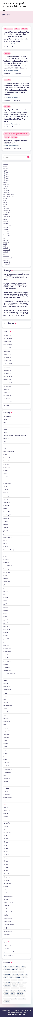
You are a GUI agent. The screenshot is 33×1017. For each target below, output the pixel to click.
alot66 (5, 448)
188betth (24, 28)
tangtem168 (6, 731)
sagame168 (6, 667)
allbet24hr (6, 445)
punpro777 (6, 260)
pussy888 (6, 184)
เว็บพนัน (5, 909)
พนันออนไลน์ (6, 810)
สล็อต (4, 829)
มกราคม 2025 (7, 395)
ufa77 (5, 750)
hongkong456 (7, 515)
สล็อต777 (5, 845)
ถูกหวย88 (5, 782)
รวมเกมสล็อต (6, 823)
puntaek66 (6, 639)
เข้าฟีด (7, 949)
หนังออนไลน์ (6, 250)
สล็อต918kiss (6, 855)
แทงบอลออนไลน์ (7, 931)
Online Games (7, 581)
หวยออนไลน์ (6, 264)
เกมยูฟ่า (5, 893)
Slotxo (19, 982)
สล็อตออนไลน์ (6, 874)
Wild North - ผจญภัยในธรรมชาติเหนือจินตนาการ (14, 5)
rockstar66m (6, 661)
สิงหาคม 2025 (7, 373)
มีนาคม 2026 (6, 351)
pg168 (5, 166)
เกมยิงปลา (6, 890)
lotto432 (6, 559)
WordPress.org (9, 955)
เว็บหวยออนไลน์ (7, 918)
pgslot (5, 182)
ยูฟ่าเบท (5, 820)
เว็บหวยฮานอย (7, 921)
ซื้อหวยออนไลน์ (7, 262)
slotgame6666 (7, 705)
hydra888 (6, 518)
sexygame (6, 693)
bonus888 (6, 461)
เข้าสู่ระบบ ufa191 (8, 896)
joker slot (5, 214)
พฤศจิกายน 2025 (7, 364)
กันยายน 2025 (7, 370)
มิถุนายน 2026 (7, 341)
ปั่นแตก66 (7, 53)
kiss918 (5, 202)
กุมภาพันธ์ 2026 (7, 354)
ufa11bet (5, 743)
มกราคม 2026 (7, 357)
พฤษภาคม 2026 (7, 345)
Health (5, 508)
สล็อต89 (5, 851)
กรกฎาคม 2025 (7, 376)
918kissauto (6, 438)
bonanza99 (6, 458)
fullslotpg (6, 242)
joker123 (5, 164)
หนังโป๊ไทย (6, 192)
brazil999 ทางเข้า (8, 464)
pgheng (5, 607)
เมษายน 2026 (7, 348)
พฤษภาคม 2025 (7, 383)
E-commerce (7, 483)
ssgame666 (6, 721)
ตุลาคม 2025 (6, 367)
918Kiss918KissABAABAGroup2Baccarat (16, 134)
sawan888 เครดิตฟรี (9, 674)
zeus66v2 (6, 766)
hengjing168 (6, 511)
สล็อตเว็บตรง (6, 174)
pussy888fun (7, 648)
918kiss (5, 219)
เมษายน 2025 (7, 386)
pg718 (5, 600)
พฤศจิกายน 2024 (8, 402)
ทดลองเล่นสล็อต (7, 785)
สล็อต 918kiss (7, 832)
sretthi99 (6, 718)
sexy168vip (6, 686)
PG (4, 594)
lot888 (5, 556)
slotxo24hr (6, 712)
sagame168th (7, 226)
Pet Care (5, 591)
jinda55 (5, 168)
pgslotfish (17, 977)
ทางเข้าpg (6, 788)
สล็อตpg (5, 861)
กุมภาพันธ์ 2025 (7, 392)
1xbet (5, 966)
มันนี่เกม (5, 817)
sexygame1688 (7, 696)
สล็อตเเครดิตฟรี (7, 883)
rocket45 (6, 658)
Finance (5, 492)
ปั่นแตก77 (5, 807)
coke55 (5, 477)
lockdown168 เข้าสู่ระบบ (9, 550)
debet (5, 480)
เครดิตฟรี (14, 998)
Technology (6, 734)
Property (5, 632)
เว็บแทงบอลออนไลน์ (8, 924)
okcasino (5, 578)
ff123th (5, 489)
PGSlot (5, 616)
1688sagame (8, 28)
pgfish (5, 604)
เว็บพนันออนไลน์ (7, 912)
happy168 (6, 505)
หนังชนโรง (6, 223)
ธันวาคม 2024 (7, 398)
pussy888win (7, 654)
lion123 (5, 540)
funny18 (5, 499)
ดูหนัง (4, 246)
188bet (17, 28)
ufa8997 (5, 753)
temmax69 (6, 737)
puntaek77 (6, 642)
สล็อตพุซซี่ (6, 867)
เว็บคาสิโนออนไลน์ (8, 902)
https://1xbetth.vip (8, 194)
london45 (6, 553)
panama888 (6, 588)
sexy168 (5, 683)
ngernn (5, 575)
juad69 (5, 534)
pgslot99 (6, 623)
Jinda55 (5, 521)
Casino (7, 137)
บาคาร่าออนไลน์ (7, 258)
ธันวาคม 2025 (7, 360)
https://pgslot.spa (8, 196)
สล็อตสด (5, 870)
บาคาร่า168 (6, 236)
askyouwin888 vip (8, 451)
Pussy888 (14, 980)
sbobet (5, 677)
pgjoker (5, 613)
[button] (28, 157)
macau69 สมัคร (7, 566)
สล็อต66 (5, 172)
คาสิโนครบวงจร (7, 769)
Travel (5, 740)
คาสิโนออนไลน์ (7, 772)
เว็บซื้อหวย (6, 905)
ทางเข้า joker (6, 212)
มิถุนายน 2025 (7, 379)
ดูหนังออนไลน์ (6, 210)
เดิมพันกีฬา (6, 899)
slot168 (5, 702)
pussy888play (7, 651)
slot (4, 206)
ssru (4, 724)
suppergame (6, 728)
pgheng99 (6, 240)
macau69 (6, 562)
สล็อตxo (5, 864)
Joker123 (14, 137)
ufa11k (5, 747)
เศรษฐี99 (5, 928)
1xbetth (5, 426)
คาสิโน (24, 982)
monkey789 (6, 572)
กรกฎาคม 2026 (7, 338)
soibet (5, 715)
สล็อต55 (5, 839)
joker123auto (7, 531)
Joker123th (15, 974)
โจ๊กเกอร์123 (6, 216)
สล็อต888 (6, 178)
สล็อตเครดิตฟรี (7, 877)
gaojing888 (6, 502)
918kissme (6, 442)
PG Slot (5, 597)
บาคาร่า (5, 186)
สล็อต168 (5, 836)
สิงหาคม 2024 (7, 405)
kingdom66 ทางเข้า (8, 537)
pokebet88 (6, 629)
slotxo (5, 188)
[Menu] (4, 10)
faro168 (5, 486)
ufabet (5, 759)
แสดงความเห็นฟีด (10, 952)
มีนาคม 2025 (6, 389)
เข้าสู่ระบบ (8, 945)
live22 (5, 244)
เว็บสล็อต (5, 915)
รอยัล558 (5, 826)
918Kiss (23, 966)
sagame (5, 664)
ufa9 (4, 756)
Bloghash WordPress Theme (16, 1014)
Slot (14, 982)
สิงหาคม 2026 (7, 335)
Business (5, 470)
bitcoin (5, 454)
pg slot (5, 200)
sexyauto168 (7, 689)
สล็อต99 (5, 858)
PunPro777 (6, 635)
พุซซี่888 (5, 813)
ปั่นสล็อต (5, 801)
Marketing (6, 569)
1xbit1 (5, 429)
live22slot (6, 546)
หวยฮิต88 (6, 886)
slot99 (5, 170)
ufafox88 (6, 762)
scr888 (5, 680)
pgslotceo (6, 626)
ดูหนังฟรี (5, 230)
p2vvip (5, 585)
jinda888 (5, 524)
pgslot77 (5, 254)
